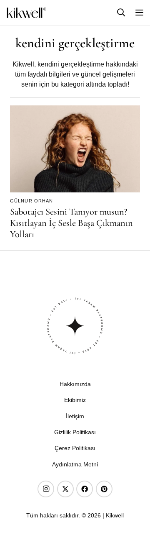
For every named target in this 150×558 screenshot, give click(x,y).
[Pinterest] (104, 489)
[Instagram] (46, 489)
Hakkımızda (75, 384)
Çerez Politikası (75, 448)
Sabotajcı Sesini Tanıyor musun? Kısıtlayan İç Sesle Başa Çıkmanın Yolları (71, 223)
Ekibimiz (75, 400)
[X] (65, 489)
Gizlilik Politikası (75, 432)
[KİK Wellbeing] (26, 13)
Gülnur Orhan (31, 200)
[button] (121, 12)
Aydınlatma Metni (75, 464)
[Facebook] (84, 489)
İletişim (75, 416)
